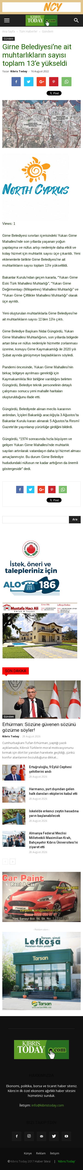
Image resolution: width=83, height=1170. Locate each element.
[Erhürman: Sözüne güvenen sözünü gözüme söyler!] (41, 699)
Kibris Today (18, 71)
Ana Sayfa (8, 31)
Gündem (47, 31)
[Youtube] (66, 1136)
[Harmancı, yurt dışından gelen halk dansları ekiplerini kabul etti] (13, 795)
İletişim (54, 1153)
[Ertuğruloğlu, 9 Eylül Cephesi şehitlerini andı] (13, 773)
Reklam (41, 1153)
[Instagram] (29, 1136)
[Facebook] (16, 1136)
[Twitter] (54, 1136)
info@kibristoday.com (48, 1105)
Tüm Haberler (28, 31)
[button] (76, 20)
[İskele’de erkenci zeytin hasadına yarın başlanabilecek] (13, 817)
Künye (28, 1153)
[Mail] (41, 1136)
